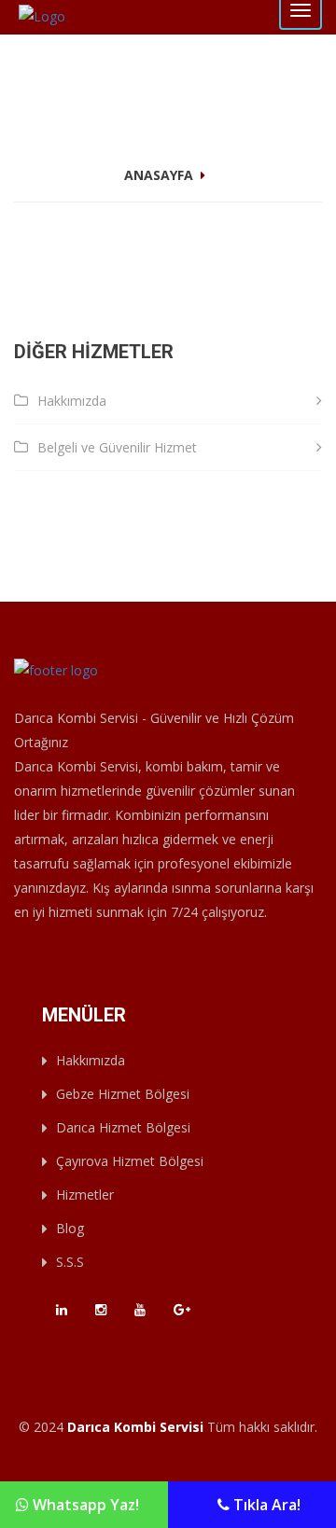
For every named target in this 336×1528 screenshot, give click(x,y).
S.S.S (70, 1262)
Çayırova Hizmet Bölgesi (129, 1161)
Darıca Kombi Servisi (135, 1427)
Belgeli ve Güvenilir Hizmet (117, 447)
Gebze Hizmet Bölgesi (122, 1094)
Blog (70, 1228)
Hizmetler (85, 1194)
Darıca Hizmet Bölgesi (123, 1127)
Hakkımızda (71, 401)
